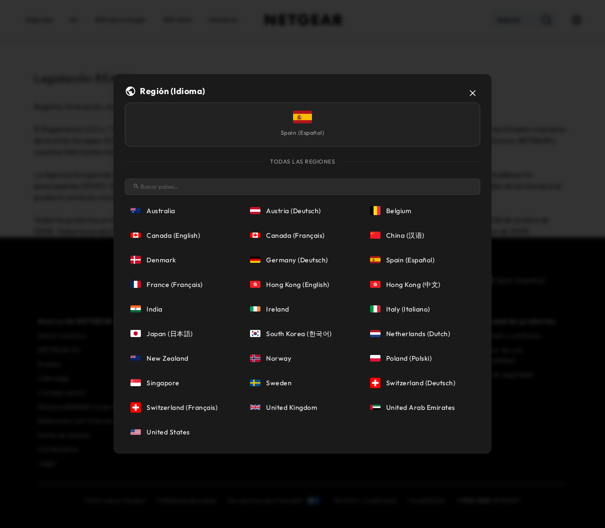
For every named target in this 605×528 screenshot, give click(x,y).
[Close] (472, 93)
